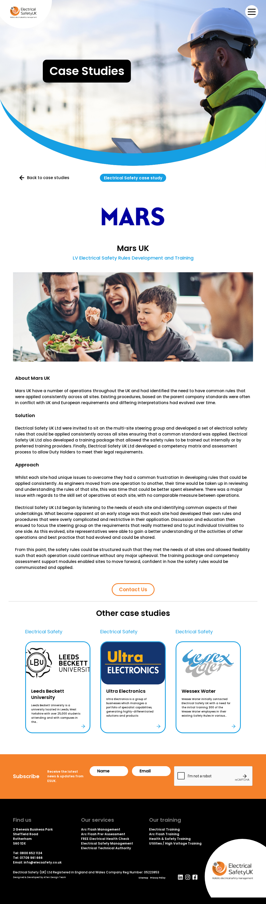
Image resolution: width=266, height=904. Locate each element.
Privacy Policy (157, 877)
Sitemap (143, 877)
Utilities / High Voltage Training (175, 843)
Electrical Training (164, 829)
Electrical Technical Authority (106, 848)
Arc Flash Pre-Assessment (103, 834)
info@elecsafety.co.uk (43, 862)
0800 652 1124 (31, 853)
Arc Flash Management (100, 829)
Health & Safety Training (170, 839)
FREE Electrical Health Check (105, 839)
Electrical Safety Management (107, 843)
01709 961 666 (31, 857)
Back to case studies (48, 177)
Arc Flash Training (164, 834)
